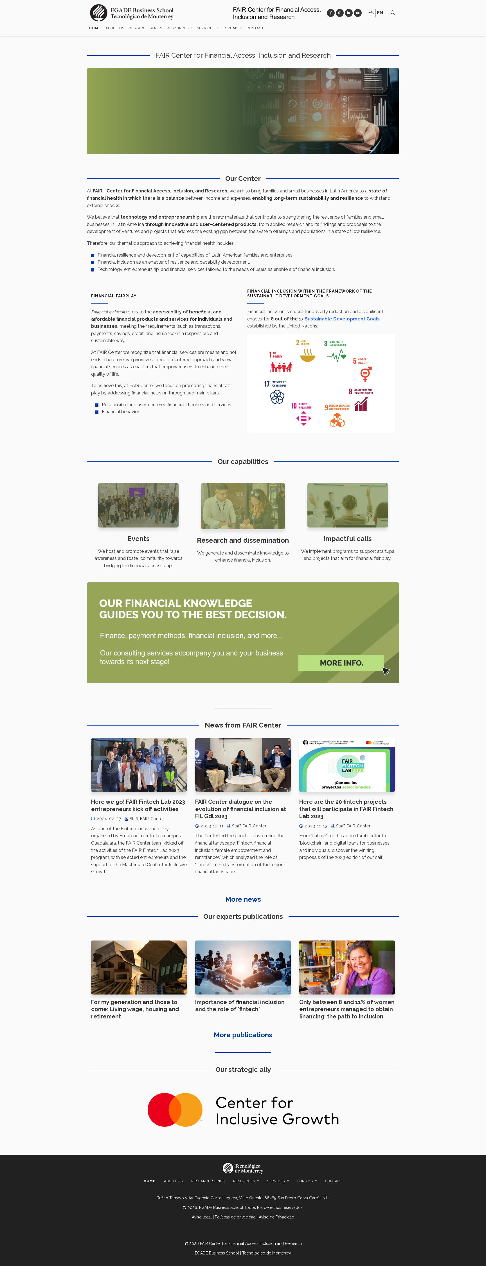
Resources (178, 28)
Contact (255, 28)
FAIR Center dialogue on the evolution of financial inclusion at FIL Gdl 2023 (240, 809)
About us (114, 28)
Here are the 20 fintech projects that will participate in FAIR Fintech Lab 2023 (346, 809)
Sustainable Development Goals (342, 319)
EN (380, 12)
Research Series (145, 28)
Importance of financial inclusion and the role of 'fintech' (240, 1006)
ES (371, 12)
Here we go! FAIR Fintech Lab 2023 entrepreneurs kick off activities (138, 805)
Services (206, 28)
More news (243, 899)
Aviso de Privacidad (276, 1217)
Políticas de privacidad (235, 1217)
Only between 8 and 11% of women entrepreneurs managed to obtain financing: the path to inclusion (347, 1009)
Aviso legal (202, 1217)
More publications (243, 1035)
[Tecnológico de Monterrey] (132, 13)
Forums (231, 28)
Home (95, 28)
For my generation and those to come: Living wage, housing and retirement (135, 1009)
